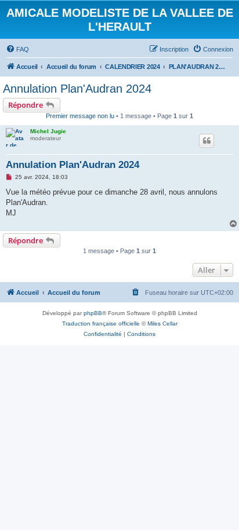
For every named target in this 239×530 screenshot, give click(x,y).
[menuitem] (17, 49)
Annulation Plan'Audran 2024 (77, 88)
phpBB (93, 313)
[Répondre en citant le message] (206, 141)
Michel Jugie (48, 131)
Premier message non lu (80, 115)
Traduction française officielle (101, 323)
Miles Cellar (162, 323)
